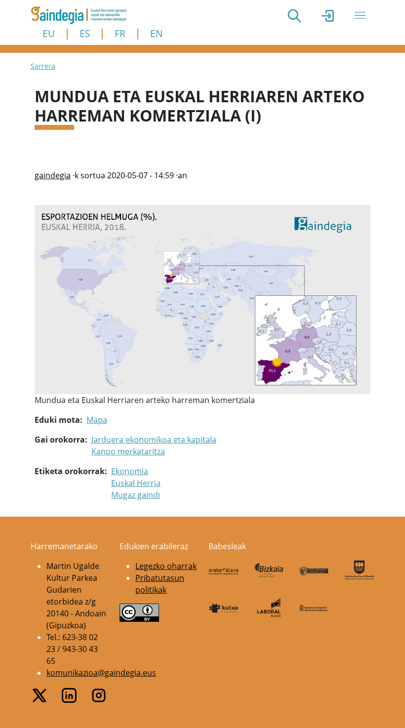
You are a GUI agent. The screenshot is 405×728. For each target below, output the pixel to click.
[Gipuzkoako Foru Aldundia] (359, 570)
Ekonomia (129, 471)
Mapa (96, 419)
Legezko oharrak (166, 566)
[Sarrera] (83, 15)
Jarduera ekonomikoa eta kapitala (153, 439)
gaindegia (53, 175)
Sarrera (43, 66)
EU (48, 33)
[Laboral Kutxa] (269, 607)
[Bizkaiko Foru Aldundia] (269, 570)
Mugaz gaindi (135, 494)
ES (85, 33)
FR (120, 33)
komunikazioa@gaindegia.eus (101, 672)
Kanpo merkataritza (128, 451)
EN (156, 33)
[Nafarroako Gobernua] (314, 607)
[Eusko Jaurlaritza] (314, 570)
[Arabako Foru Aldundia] (223, 570)
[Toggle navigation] (360, 15)
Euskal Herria (136, 483)
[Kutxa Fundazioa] (223, 607)
